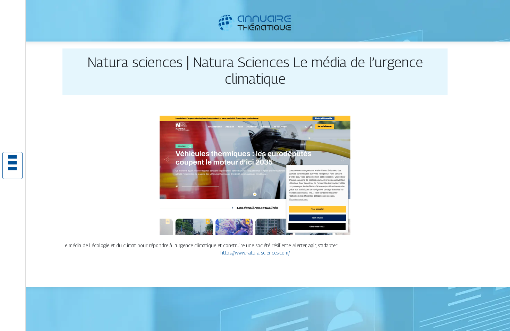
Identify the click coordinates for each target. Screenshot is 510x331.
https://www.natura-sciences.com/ (255, 253)
